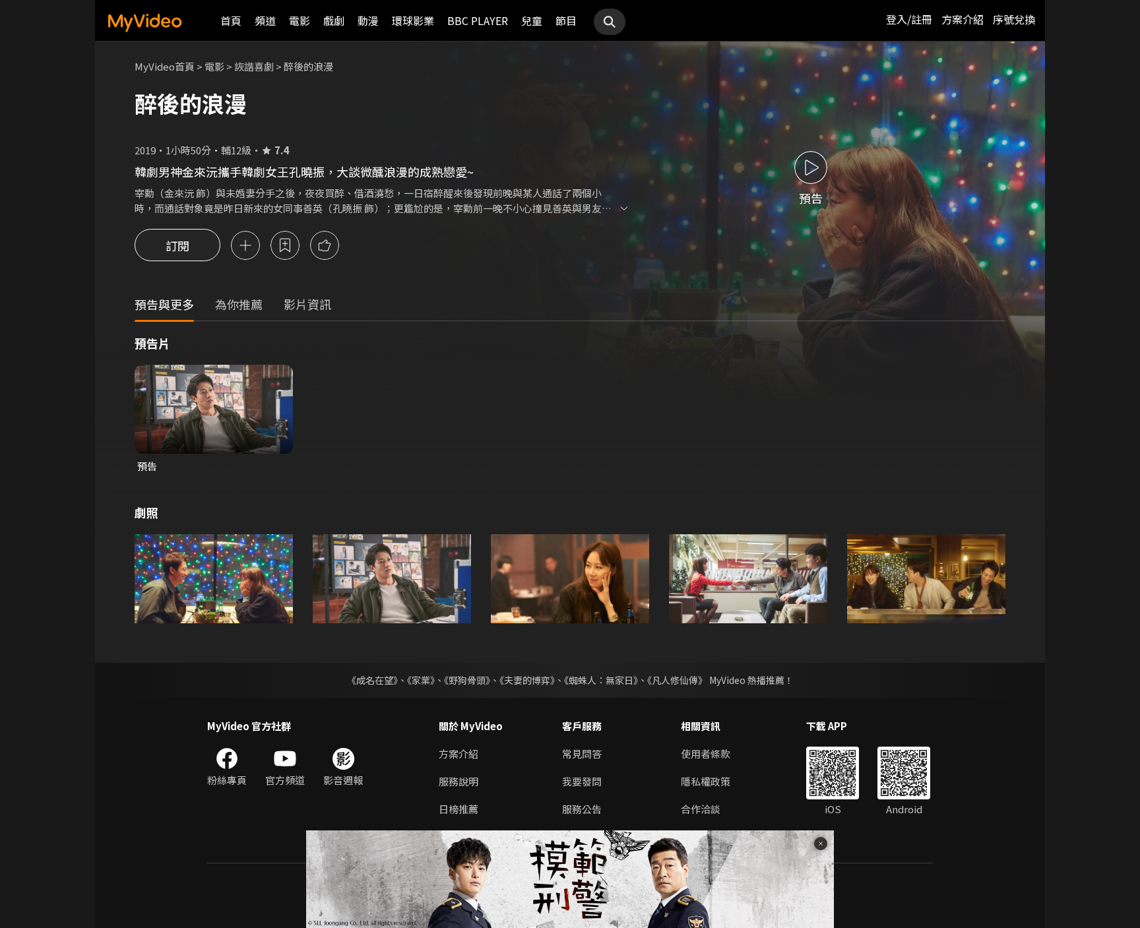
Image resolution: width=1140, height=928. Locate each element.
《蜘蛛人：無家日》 (601, 680)
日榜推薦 (458, 809)
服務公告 (582, 809)
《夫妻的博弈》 (527, 680)
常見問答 (582, 753)
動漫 (368, 20)
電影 (299, 20)
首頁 (230, 20)
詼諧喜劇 (254, 66)
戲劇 (333, 20)
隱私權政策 (705, 781)
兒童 (531, 20)
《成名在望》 (372, 680)
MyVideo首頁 (165, 66)
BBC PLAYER (477, 20)
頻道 (265, 20)
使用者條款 (705, 753)
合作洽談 (700, 809)
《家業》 (421, 680)
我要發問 (582, 781)
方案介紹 (962, 19)
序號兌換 (1014, 19)
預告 (147, 466)
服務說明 (458, 781)
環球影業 (413, 20)
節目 (566, 20)
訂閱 (177, 245)
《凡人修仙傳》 (677, 680)
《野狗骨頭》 (467, 680)
